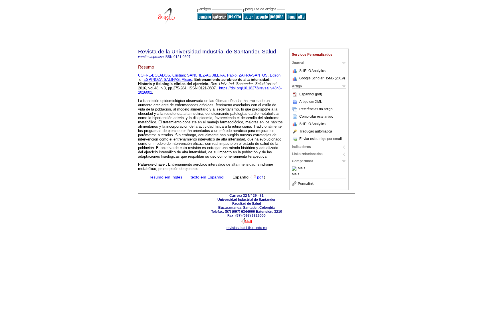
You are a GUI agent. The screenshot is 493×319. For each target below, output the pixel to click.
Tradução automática (315, 131)
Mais (301, 168)
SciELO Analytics (312, 71)
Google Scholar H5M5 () (322, 78)
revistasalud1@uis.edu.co (247, 228)
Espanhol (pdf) (310, 94)
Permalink (306, 184)
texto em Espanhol (207, 177)
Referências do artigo (316, 109)
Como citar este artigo (316, 117)
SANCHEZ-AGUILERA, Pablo (212, 75)
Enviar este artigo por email (320, 139)
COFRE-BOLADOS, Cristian (161, 75)
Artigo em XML (310, 102)
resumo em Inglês (166, 177)
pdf (260, 177)
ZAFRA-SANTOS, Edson (259, 75)
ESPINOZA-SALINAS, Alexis (168, 79)
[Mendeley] (295, 168)
